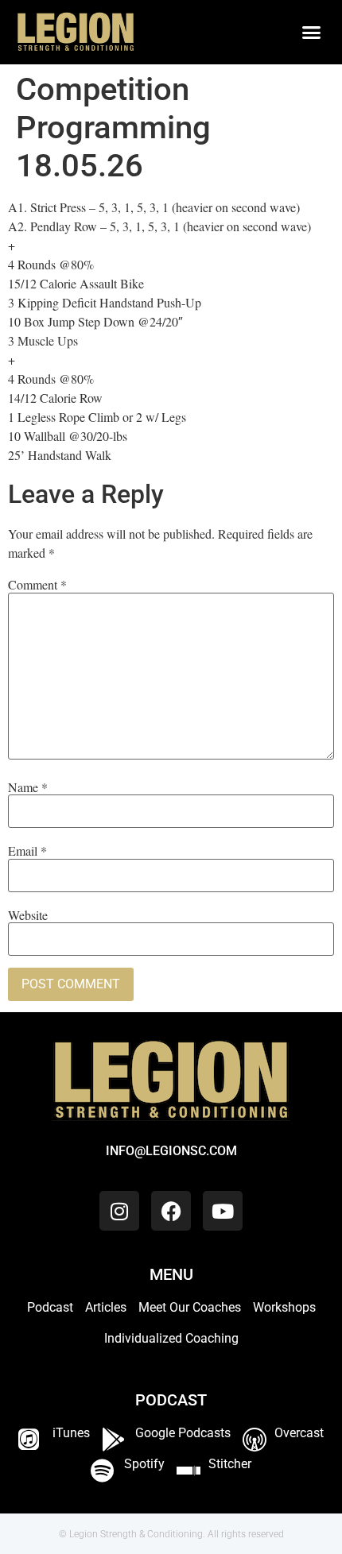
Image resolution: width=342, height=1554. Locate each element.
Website (28, 915)
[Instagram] (119, 1211)
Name (28, 787)
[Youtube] (223, 1211)
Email (27, 851)
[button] (312, 32)
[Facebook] (171, 1211)
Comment (37, 584)
